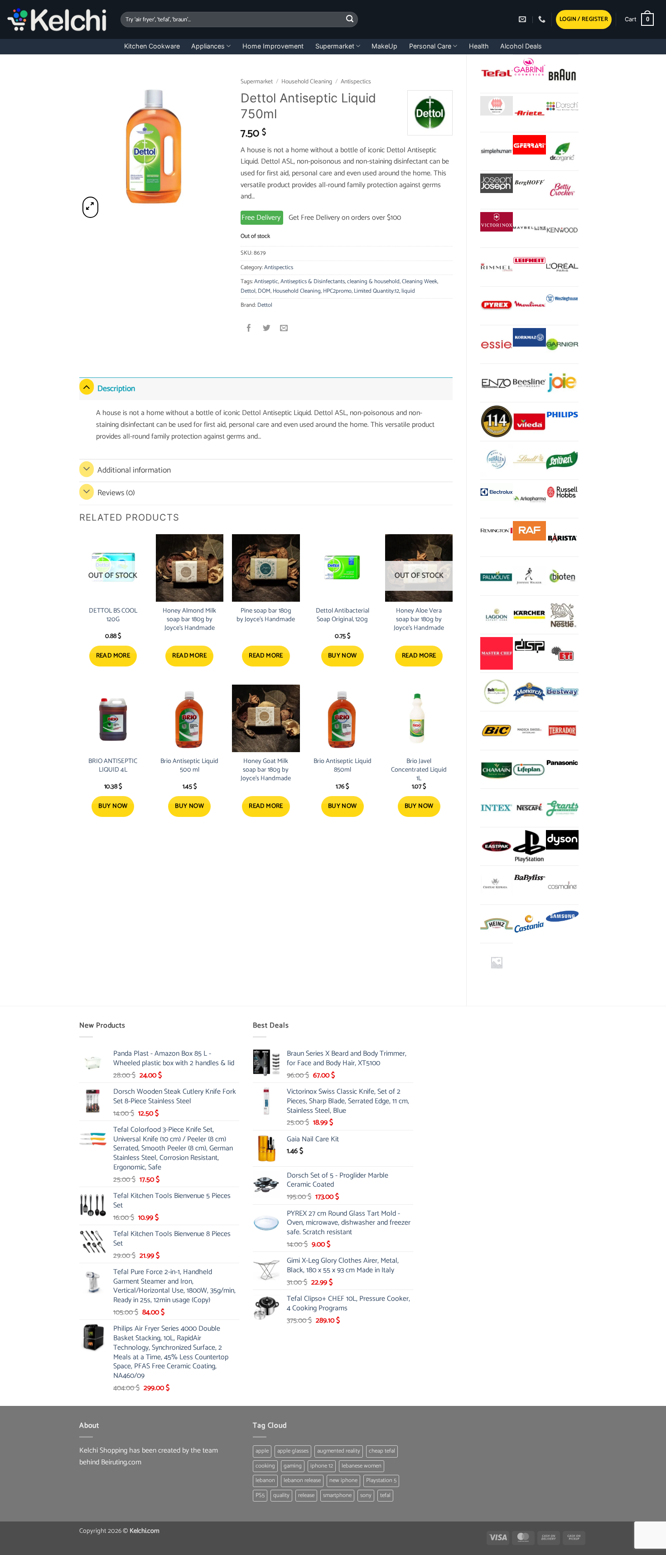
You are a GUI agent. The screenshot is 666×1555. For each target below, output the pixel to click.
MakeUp (384, 46)
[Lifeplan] (529, 769)
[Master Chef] (496, 653)
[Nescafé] (529, 808)
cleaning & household (373, 281)
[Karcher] (529, 615)
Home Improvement (273, 46)
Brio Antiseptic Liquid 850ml (343, 765)
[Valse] (496, 105)
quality (281, 1495)
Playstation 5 (381, 1480)
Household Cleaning (306, 82)
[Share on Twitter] (267, 329)
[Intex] (496, 808)
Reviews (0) (116, 493)
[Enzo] (496, 383)
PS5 (260, 1495)
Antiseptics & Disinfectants (312, 281)
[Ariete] (529, 112)
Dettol (248, 291)
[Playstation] (529, 846)
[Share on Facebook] (249, 329)
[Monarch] (529, 692)
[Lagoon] (496, 615)
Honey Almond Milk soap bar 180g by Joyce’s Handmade (189, 619)
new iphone (343, 1480)
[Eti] (562, 653)
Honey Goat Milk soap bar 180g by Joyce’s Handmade (266, 769)
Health (479, 46)
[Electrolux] (496, 492)
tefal (385, 1495)
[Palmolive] (496, 576)
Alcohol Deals (521, 46)
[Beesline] (529, 383)
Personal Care (430, 46)
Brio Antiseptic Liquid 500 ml (189, 765)
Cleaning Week (419, 281)
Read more (113, 656)
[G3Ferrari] (529, 144)
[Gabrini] (529, 67)
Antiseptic (266, 281)
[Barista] (562, 537)
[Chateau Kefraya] (496, 885)
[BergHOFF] (529, 183)
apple (262, 1451)
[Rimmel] (496, 267)
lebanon (265, 1480)
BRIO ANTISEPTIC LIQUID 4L (112, 765)
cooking (265, 1466)
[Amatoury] (496, 421)
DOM (264, 291)
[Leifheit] (529, 260)
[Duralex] (496, 460)
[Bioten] (562, 576)
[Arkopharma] (529, 499)
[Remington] (496, 530)
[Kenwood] (562, 228)
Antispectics (356, 82)
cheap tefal (382, 1451)
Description (116, 389)
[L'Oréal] (562, 267)
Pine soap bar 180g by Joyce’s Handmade (265, 615)
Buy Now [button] (342, 656)
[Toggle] (86, 387)
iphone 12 (321, 1466)
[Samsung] (562, 917)
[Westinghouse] (562, 299)
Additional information (134, 470)
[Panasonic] (562, 762)
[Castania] (529, 924)
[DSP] (529, 646)
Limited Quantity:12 (376, 291)
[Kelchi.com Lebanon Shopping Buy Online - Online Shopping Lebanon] (57, 19)
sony (366, 1495)
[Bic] (496, 730)
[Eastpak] (496, 846)
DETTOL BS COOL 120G (113, 615)
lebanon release (302, 1480)
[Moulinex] (529, 306)
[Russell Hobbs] (562, 492)
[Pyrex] (496, 306)
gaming (293, 1466)
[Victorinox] (496, 221)
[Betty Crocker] (562, 190)
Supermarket (334, 46)
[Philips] (562, 414)
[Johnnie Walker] (529, 576)
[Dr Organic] (562, 151)
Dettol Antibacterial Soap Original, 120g (342, 615)
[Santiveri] (562, 460)
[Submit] (349, 19)
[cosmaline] (562, 885)
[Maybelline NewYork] (529, 228)
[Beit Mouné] (496, 692)
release (306, 1495)
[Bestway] (562, 692)
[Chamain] (496, 769)
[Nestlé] (562, 615)
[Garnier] (562, 344)
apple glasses (293, 1451)
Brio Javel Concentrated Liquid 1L (419, 769)
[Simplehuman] (496, 151)
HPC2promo (337, 291)
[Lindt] (529, 460)
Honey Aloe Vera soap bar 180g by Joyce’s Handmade (419, 619)
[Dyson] (562, 839)
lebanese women (361, 1466)
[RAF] (529, 530)
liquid (408, 291)
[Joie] (562, 383)
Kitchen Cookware (152, 46)
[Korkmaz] (529, 337)
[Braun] (562, 74)
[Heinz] (496, 924)
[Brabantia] (496, 962)
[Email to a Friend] (284, 329)
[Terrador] (562, 730)
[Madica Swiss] (529, 730)
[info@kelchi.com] (523, 19)
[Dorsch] (562, 105)
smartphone (337, 1495)
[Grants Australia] (562, 808)
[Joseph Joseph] (496, 183)
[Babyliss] (529, 878)
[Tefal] (496, 73)
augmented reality (338, 1451)
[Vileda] (529, 421)
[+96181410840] (543, 19)
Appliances (208, 46)
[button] (584, 19)
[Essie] (496, 344)
